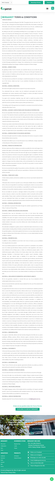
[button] (47, 8)
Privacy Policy (12, 472)
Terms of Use (4, 472)
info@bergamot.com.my (34, 399)
